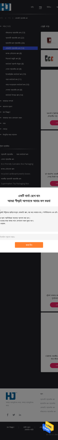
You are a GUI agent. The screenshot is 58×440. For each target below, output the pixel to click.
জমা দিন (29, 244)
